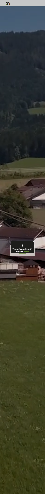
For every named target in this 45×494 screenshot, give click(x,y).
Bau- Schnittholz (21, 4)
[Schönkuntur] (10, 3)
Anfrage (38, 4)
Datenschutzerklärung (27, 249)
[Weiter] (22, 468)
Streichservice (34, 4)
